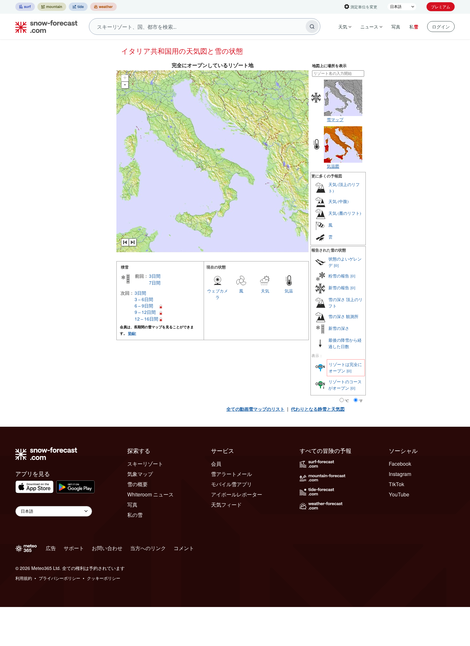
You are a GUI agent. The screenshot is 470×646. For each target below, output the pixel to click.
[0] (336, 265)
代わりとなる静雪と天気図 (318, 409)
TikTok (396, 484)
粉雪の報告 (338, 276)
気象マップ (140, 474)
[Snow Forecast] (44, 26)
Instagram (400, 474)
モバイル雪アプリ (231, 484)
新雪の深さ (338, 328)
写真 (395, 26)
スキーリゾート (145, 463)
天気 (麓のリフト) (344, 213)
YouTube (399, 494)
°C (347, 400)
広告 (51, 548)
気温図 (333, 166)
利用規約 (23, 578)
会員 (216, 463)
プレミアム (440, 6)
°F (361, 400)
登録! (132, 333)
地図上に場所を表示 (329, 65)
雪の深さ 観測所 (343, 316)
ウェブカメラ (217, 294)
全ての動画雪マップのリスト (255, 409)
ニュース (369, 26)
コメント (184, 548)
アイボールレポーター (236, 494)
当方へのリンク (148, 548)
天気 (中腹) (338, 201)
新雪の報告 (338, 288)
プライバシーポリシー (59, 578)
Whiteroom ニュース (150, 494)
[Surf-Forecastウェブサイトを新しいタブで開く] (25, 7)
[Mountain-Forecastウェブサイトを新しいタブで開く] (51, 7)
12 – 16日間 (146, 318)
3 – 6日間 (144, 299)
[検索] (312, 26)
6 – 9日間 (144, 305)
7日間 (155, 282)
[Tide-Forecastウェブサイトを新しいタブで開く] (78, 7)
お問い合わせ (107, 548)
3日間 (155, 276)
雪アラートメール (231, 474)
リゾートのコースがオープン (345, 385)
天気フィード (226, 504)
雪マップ (335, 119)
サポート (74, 548)
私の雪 (135, 514)
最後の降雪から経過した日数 (345, 343)
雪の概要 (137, 484)
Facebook (400, 463)
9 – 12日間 (145, 312)
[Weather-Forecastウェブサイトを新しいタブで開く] (103, 7)
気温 (289, 291)
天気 (342, 26)
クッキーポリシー (103, 578)
